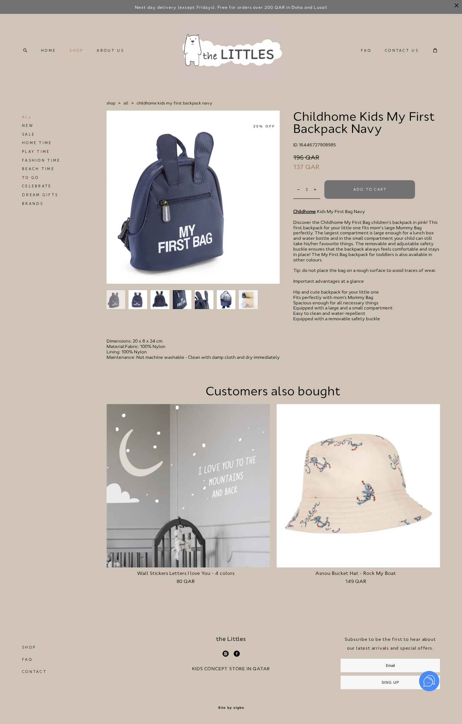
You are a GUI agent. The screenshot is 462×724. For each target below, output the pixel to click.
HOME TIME (37, 143)
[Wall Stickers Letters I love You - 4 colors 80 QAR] (188, 485)
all (126, 103)
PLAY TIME (36, 151)
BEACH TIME (38, 169)
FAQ (366, 50)
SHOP (76, 50)
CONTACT (34, 672)
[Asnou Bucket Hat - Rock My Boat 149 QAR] (358, 485)
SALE (28, 134)
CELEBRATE (37, 186)
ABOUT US (110, 50)
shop (111, 103)
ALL (27, 117)
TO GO (30, 178)
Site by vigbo (231, 707)
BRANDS (33, 204)
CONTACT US (402, 50)
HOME (48, 50)
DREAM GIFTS (40, 195)
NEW (27, 125)
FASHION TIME (41, 160)
